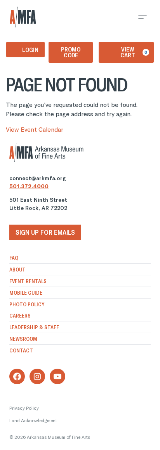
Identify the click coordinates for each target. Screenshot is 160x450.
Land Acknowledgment (33, 420)
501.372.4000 (29, 186)
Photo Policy (26, 304)
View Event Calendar (34, 129)
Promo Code (70, 52)
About (17, 269)
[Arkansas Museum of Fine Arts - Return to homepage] (23, 17)
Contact (21, 350)
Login (30, 49)
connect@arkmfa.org (37, 178)
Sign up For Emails (45, 232)
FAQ (13, 258)
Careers (20, 315)
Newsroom (23, 339)
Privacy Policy (24, 408)
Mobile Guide (25, 292)
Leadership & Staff (34, 327)
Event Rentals (28, 281)
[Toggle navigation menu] (142, 17)
